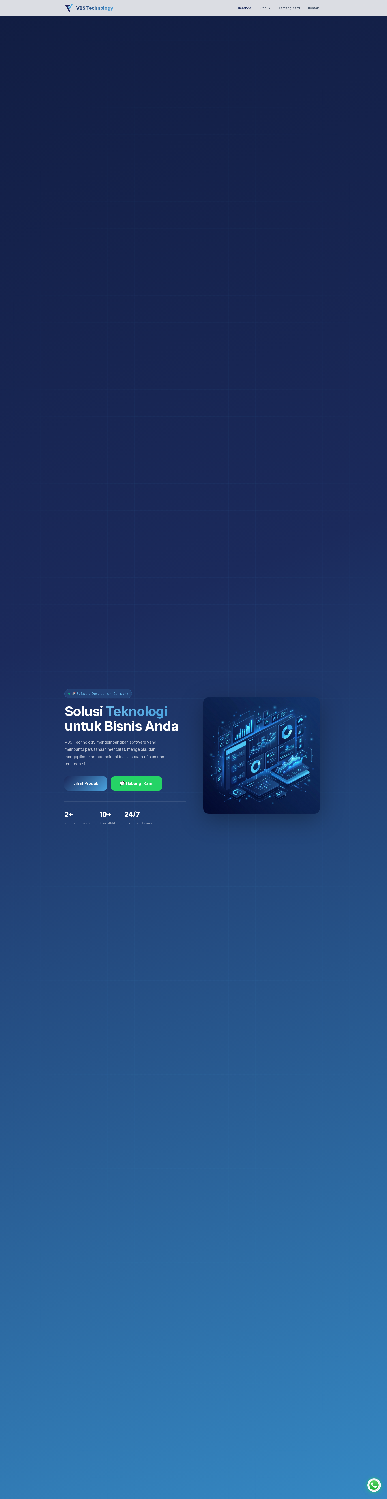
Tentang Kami (289, 8)
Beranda (244, 8)
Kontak (313, 8)
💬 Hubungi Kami (136, 783)
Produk (264, 8)
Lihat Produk (85, 783)
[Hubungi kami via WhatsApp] (374, 1486)
